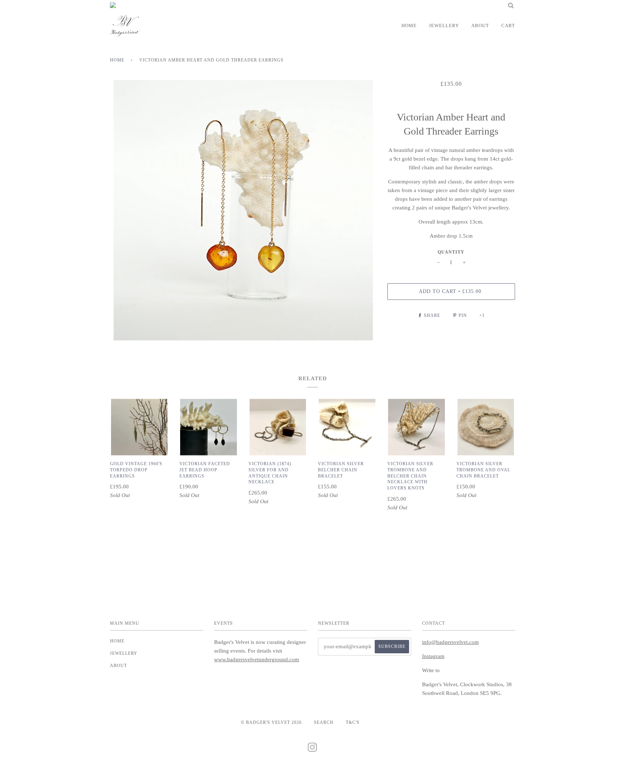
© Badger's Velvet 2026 (271, 722)
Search (323, 722)
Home (409, 25)
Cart (508, 25)
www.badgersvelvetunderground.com (256, 659)
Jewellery (444, 25)
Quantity (451, 252)
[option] (243, 210)
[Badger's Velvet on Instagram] (313, 749)
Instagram (433, 656)
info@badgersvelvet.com (450, 642)
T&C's (353, 722)
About (480, 25)
